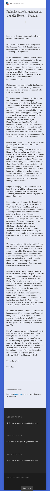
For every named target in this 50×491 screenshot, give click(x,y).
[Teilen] (15, 22)
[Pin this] (28, 22)
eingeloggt (18, 394)
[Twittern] (22, 22)
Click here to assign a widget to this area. (23, 423)
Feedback (27, 488)
